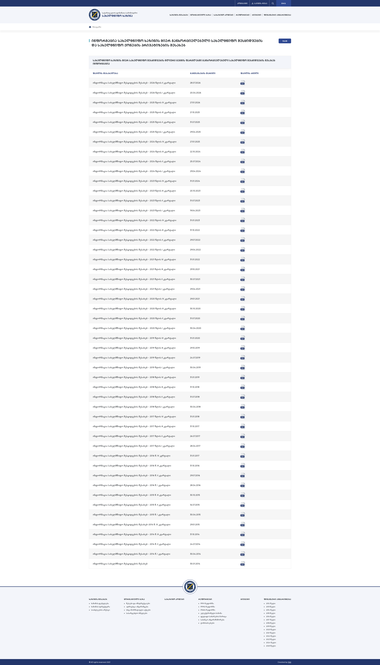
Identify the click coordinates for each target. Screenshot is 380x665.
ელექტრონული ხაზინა (211, 613)
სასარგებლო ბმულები (136, 613)
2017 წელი (270, 620)
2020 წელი (271, 630)
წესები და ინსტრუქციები (138, 603)
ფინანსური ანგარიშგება (277, 15)
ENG (283, 3)
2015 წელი (270, 613)
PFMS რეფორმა (208, 607)
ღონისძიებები (207, 623)
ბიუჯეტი (256, 15)
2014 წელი (271, 610)
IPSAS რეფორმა (208, 610)
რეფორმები (243, 15)
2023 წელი (271, 639)
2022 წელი (271, 636)
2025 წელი (271, 646)
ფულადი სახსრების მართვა (214, 616)
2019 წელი (270, 626)
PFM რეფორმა (207, 603)
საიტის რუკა (260, 3)
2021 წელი (270, 633)
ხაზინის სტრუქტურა (100, 607)
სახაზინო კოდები (223, 15)
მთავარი (96, 27)
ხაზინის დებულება (100, 603)
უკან (284, 41)
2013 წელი (270, 607)
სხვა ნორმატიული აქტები (138, 610)
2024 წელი (271, 643)
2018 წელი (270, 623)
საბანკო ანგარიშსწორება (212, 620)
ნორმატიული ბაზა (200, 15)
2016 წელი (270, 616)
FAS (289, 662)
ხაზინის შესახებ (179, 15)
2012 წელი (270, 603)
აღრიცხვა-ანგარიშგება (137, 607)
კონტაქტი (242, 3)
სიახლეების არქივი (100, 610)
